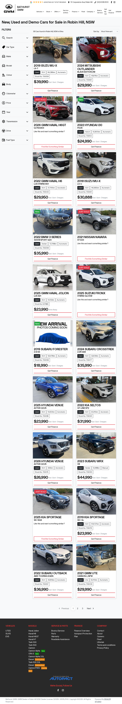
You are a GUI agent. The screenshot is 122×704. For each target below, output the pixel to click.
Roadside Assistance (60, 639)
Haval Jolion (33, 631)
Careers (100, 636)
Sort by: (96, 31)
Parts (53, 634)
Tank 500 (32, 645)
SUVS (8, 634)
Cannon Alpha (34, 651)
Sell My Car (105, 11)
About (99, 634)
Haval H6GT (33, 636)
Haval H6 (32, 634)
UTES (8, 631)
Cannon (31, 648)
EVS (7, 636)
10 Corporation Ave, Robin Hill (81, 2)
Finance (74, 11)
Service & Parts (65, 11)
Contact (100, 631)
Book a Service (100, 11)
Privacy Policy (103, 648)
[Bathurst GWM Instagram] (114, 2)
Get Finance (111, 11)
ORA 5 (31, 654)
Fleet (83, 11)
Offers (56, 11)
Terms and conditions (106, 645)
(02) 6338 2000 (103, 2)
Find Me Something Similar (52, 147)
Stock (48, 11)
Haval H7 (32, 639)
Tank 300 (32, 642)
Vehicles (39, 11)
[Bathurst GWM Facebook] (111, 2)
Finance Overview (82, 631)
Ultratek (118, 11)
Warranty (55, 636)
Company (90, 11)
